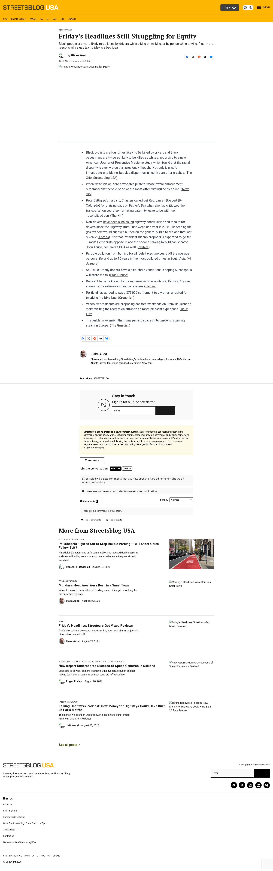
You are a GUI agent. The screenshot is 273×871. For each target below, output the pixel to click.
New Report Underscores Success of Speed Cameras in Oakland (107, 666)
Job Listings (9, 829)
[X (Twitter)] (242, 785)
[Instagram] (250, 785)
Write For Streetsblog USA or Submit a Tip (24, 823)
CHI (62, 19)
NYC (5, 19)
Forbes (104, 237)
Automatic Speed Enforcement (108, 662)
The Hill (116, 215)
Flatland (150, 286)
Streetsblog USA (104, 178)
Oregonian (126, 298)
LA (41, 19)
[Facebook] (234, 785)
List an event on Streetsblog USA (19, 842)
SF (48, 19)
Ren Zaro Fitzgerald (78, 566)
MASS (33, 19)
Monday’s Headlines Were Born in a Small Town (94, 585)
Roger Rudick (74, 681)
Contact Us (8, 836)
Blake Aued (79, 55)
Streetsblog (65, 30)
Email (117, 410)
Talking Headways (68, 702)
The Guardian (120, 325)
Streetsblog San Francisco (75, 662)
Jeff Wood (72, 725)
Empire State (18, 19)
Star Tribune (118, 275)
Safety (62, 621)
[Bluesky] (267, 785)
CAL (55, 19)
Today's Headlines (68, 581)
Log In (227, 7)
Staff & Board (10, 810)
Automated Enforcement (72, 540)
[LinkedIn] (258, 785)
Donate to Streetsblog (14, 817)
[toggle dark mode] (248, 7)
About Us (7, 804)
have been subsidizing (118, 222)
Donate (72, 19)
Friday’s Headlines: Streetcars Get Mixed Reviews (96, 625)
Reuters (143, 247)
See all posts (68, 745)
